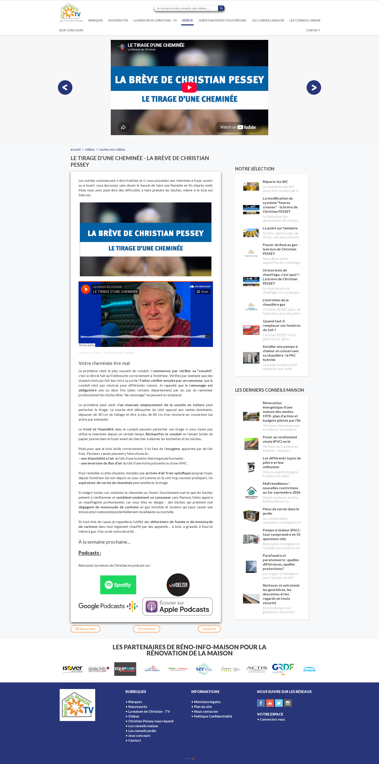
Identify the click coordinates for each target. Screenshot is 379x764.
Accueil (75, 149)
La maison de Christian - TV (155, 20)
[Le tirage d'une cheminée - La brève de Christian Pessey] (146, 239)
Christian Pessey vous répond (222, 20)
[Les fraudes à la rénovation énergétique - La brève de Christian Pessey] (314, 87)
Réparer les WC (275, 181)
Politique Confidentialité (213, 716)
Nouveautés (118, 20)
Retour (87, 629)
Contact (313, 30)
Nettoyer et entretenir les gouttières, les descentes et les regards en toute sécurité (281, 594)
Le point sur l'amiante (280, 228)
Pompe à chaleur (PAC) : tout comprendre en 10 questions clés (282, 534)
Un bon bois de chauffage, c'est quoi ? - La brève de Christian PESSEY (282, 276)
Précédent (147, 629)
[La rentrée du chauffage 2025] (65, 87)
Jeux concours (71, 30)
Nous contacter (206, 711)
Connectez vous (272, 719)
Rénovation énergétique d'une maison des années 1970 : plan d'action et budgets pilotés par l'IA (281, 411)
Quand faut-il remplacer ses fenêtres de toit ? (282, 325)
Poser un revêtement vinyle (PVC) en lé (280, 439)
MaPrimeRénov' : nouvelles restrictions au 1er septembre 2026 (281, 487)
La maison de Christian (90, 353)
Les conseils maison (268, 20)
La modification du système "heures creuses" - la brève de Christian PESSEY (280, 204)
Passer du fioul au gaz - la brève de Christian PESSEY (281, 249)
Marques (95, 20)
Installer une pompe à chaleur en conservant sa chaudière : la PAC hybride (281, 353)
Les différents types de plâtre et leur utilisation (282, 462)
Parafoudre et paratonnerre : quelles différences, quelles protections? (281, 562)
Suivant (208, 629)
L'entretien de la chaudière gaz (276, 302)
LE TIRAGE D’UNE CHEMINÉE (119, 353)
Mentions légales (207, 702)
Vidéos (187, 20)
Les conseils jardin (305, 20)
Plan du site (203, 707)
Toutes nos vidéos (112, 149)
